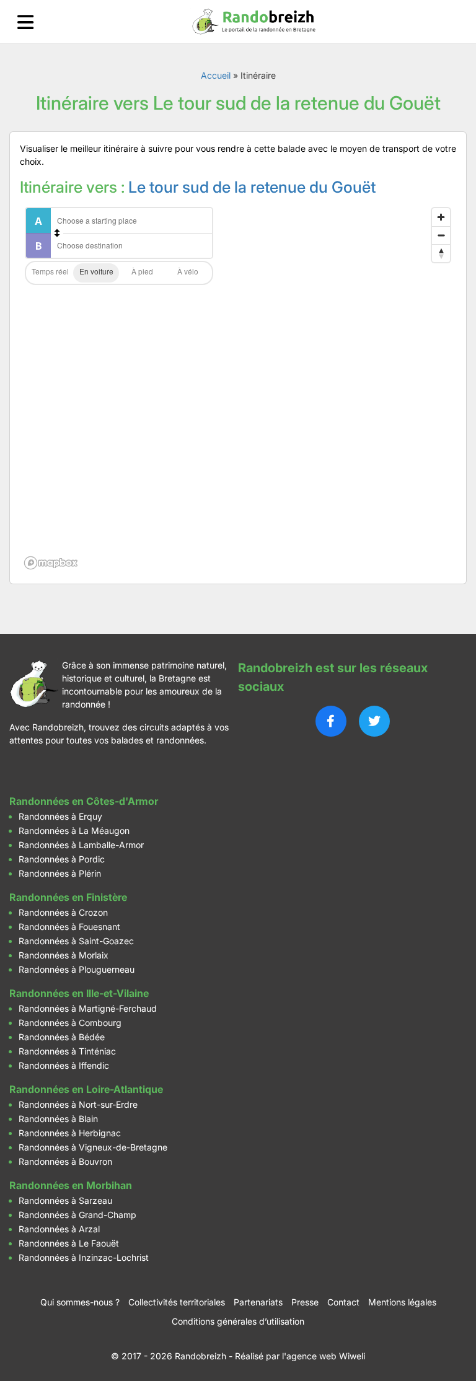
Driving (96, 273)
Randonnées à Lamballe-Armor (81, 845)
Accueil (216, 75)
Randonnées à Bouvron (65, 1161)
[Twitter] (374, 721)
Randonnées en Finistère (68, 897)
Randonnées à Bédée (62, 1037)
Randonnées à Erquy (60, 816)
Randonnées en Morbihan (70, 1185)
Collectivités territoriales (176, 1302)
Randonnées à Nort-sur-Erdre (78, 1104)
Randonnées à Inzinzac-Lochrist (84, 1257)
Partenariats (258, 1302)
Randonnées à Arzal (59, 1229)
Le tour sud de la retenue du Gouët (252, 186)
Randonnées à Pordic (62, 859)
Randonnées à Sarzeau (65, 1200)
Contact (343, 1302)
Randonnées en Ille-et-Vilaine (79, 993)
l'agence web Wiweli (323, 1356)
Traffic (50, 273)
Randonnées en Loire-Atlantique (86, 1089)
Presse (305, 1302)
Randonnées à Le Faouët (69, 1243)
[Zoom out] (441, 235)
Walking (142, 273)
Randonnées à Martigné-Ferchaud (88, 1008)
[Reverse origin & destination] (57, 233)
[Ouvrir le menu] (25, 22)
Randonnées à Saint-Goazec (76, 941)
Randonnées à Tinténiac (67, 1051)
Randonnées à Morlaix (63, 955)
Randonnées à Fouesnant (69, 926)
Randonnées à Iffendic (64, 1065)
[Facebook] (330, 721)
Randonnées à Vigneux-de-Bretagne (93, 1147)
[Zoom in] (441, 217)
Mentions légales (402, 1302)
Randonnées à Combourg (70, 1022)
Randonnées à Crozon (63, 912)
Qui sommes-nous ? (80, 1302)
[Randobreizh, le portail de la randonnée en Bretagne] (254, 21)
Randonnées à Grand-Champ (77, 1214)
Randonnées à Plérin (60, 873)
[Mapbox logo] (51, 563)
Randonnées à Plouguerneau (76, 969)
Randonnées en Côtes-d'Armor (83, 801)
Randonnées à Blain (58, 1118)
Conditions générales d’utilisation (238, 1321)
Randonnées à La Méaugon (74, 830)
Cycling (188, 273)
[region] (238, 388)
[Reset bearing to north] (441, 253)
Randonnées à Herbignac (70, 1133)
